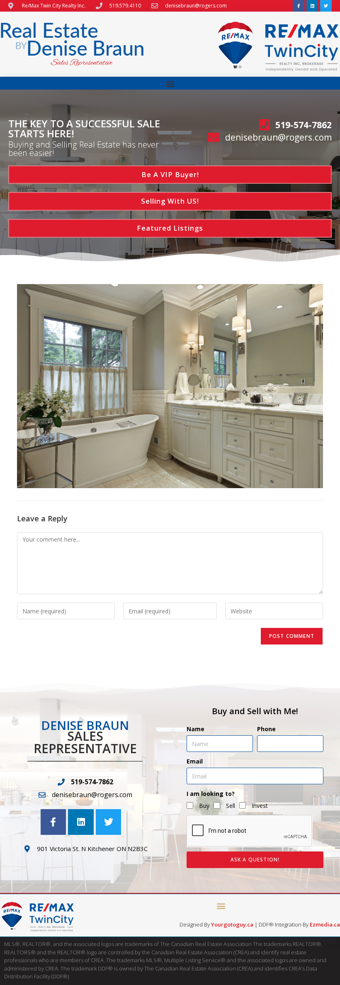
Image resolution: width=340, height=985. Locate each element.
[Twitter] (326, 6)
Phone (266, 729)
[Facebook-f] (298, 6)
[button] (170, 83)
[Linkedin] (312, 6)
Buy (204, 806)
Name (195, 729)
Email (195, 761)
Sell (230, 806)
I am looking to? (211, 794)
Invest (260, 806)
